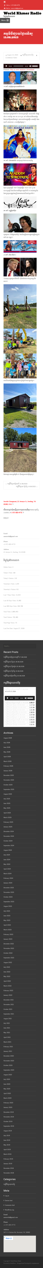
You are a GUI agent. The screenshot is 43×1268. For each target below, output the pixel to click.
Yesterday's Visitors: (10, 589)
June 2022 (7, 971)
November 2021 (9, 1004)
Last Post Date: (8, 628)
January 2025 (8, 826)
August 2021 (8, 1018)
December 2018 (9, 1168)
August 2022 (8, 962)
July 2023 (7, 911)
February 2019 (8, 1159)
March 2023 (7, 929)
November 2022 (9, 948)
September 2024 (9, 845)
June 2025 (7, 803)
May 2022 (7, 976)
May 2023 (7, 920)
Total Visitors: (8, 617)
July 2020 (7, 1079)
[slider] (35, 66)
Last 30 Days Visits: (10, 600)
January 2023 (8, 939)
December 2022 (9, 943)
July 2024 (7, 854)
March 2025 (7, 817)
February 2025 (8, 822)
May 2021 (7, 1032)
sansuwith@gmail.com (11, 536)
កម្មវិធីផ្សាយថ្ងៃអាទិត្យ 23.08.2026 (14, 675)
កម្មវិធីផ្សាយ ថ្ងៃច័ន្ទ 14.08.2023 (27, 486)
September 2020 (9, 1070)
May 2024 (7, 864)
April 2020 (7, 1093)
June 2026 (7, 747)
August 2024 (8, 850)
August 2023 (8, 906)
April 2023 (7, 925)
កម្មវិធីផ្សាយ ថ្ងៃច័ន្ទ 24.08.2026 (13, 671)
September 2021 (9, 1014)
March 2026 (7, 761)
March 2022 (7, 986)
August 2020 (8, 1074)
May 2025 (7, 808)
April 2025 (7, 812)
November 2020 (9, 1060)
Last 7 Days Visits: (10, 595)
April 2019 (7, 1149)
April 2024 (7, 869)
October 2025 (8, 784)
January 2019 (8, 1163)
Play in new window (17, 69)
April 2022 (7, 981)
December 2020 (9, 1056)
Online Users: (8, 567)
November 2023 (9, 892)
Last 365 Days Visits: (10, 606)
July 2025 (7, 798)
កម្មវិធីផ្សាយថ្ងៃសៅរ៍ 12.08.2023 (16, 483)
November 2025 (9, 780)
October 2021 (8, 1009)
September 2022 (9, 957)
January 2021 (8, 1051)
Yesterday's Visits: (9, 584)
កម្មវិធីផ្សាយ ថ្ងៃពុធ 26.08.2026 (13, 661)
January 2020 (8, 1107)
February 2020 (8, 1102)
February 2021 (8, 1046)
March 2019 (7, 1154)
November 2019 (9, 1116)
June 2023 (7, 915)
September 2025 (9, 789)
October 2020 (8, 1065)
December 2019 (9, 1112)
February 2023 (8, 934)
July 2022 (7, 967)
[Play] (6, 66)
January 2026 (8, 770)
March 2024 (7, 873)
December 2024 (9, 831)
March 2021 (7, 1042)
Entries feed (8, 1200)
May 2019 (7, 1144)
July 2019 (7, 1135)
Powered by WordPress (10, 1263)
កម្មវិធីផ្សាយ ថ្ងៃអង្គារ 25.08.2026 (14, 666)
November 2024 (9, 836)
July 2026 (7, 742)
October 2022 (8, 953)
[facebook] (5, 2)
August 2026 (8, 738)
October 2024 (8, 840)
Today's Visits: (8, 572)
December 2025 (9, 775)
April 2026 (7, 756)
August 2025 (8, 794)
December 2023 (9, 887)
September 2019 (9, 1126)
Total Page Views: (9, 622)
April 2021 (7, 1037)
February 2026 (8, 766)
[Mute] (30, 66)
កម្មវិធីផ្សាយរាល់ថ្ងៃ (28, 55)
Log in (7, 1195)
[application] (21, 66)
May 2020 (7, 1088)
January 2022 (8, 995)
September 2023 (9, 901)
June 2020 (7, 1084)
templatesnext (35, 1263)
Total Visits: (7, 611)
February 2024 (8, 878)
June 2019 (7, 1140)
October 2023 (8, 897)
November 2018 (9, 1173)
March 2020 (7, 1098)
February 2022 (8, 990)
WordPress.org (9, 1209)
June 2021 (7, 1028)
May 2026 (7, 752)
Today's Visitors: (9, 578)
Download (30, 69)
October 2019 (8, 1121)
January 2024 (8, 883)
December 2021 (9, 999)
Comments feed (10, 1205)
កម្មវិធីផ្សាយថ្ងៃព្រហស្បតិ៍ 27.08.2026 (15, 657)
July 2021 (7, 1023)
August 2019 (8, 1130)
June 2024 (7, 859)
